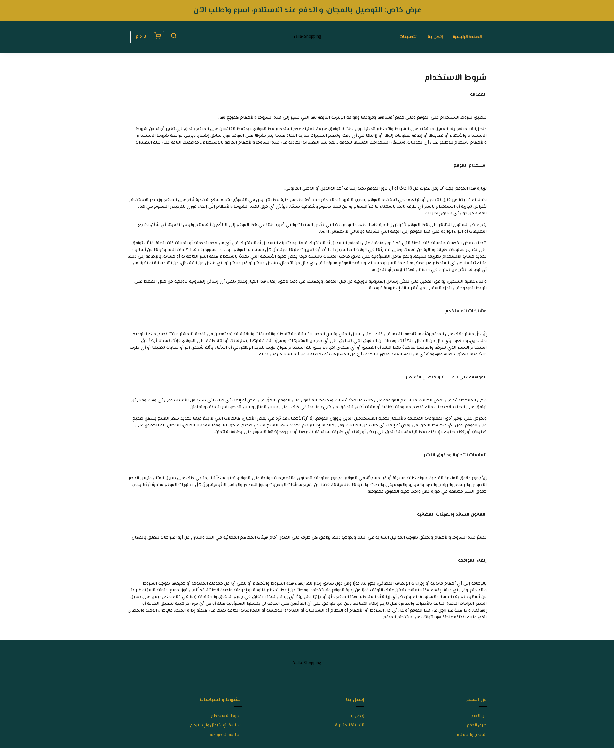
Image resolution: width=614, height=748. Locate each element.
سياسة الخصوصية (226, 735)
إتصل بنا (435, 37)
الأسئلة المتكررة (349, 725)
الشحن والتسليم (472, 735)
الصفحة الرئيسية (467, 37)
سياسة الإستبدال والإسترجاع (216, 725)
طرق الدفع (477, 725)
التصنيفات (408, 37)
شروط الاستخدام (226, 716)
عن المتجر (478, 716)
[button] (173, 37)
